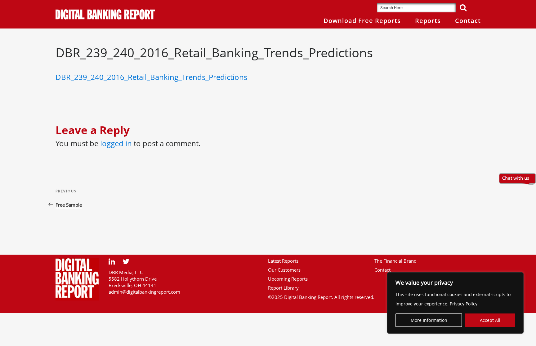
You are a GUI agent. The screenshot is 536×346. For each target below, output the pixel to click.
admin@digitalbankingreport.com (144, 292)
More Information (429, 320)
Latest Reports (283, 261)
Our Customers (284, 270)
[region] (455, 303)
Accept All (490, 320)
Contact (382, 270)
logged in (116, 143)
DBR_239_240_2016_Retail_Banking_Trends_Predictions (151, 77)
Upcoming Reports (288, 279)
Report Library (283, 288)
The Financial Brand (395, 261)
